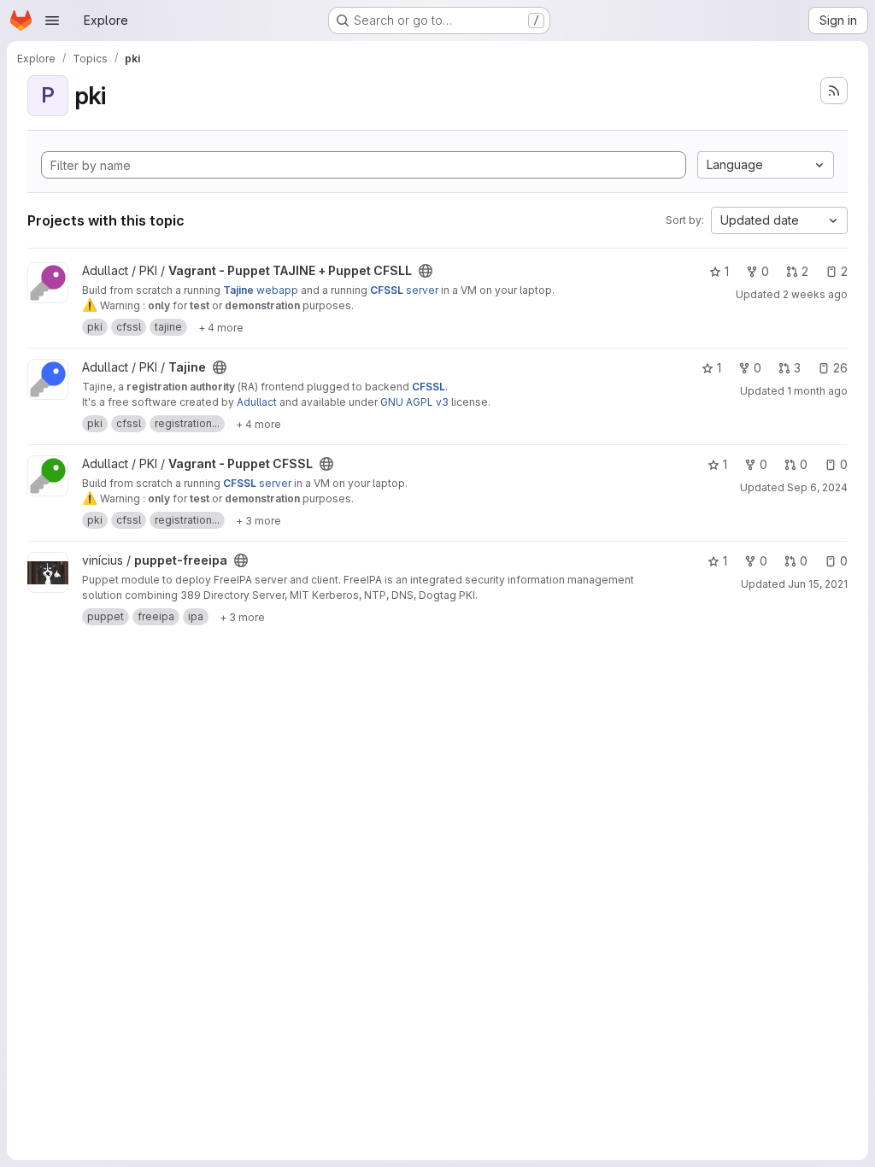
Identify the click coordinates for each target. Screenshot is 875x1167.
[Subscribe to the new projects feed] (834, 90)
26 (840, 368)
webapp (260, 290)
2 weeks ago (815, 294)
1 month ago (817, 390)
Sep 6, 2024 (817, 487)
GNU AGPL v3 (414, 402)
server (404, 290)
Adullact (257, 402)
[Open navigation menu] (52, 20)
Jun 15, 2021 (818, 584)
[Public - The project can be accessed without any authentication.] (425, 271)
